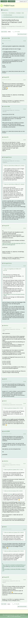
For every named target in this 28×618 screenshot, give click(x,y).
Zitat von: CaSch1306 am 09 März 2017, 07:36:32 (14, 165)
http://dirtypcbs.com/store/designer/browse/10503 (14, 295)
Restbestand (6, 276)
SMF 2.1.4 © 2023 (10, 616)
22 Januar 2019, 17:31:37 (6, 529)
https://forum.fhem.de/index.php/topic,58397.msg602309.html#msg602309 (13, 244)
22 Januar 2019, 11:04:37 (6, 327)
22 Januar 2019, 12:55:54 (6, 433)
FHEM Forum (9, 6)
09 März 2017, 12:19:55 (6, 139)
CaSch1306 (7, 38)
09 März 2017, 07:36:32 (6, 40)
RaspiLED (6, 77)
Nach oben (3, 604)
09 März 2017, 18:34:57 (6, 227)
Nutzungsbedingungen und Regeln (12, 615)
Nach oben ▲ (22, 615)
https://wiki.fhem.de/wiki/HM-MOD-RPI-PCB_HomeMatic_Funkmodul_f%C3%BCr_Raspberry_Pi (14, 568)
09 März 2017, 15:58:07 (6, 159)
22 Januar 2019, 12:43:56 (6, 403)
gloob (5, 379)
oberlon (6, 325)
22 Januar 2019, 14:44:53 (6, 463)
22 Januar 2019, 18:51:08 (6, 579)
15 (15, 31)
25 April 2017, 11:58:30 (6, 265)
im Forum (9, 419)
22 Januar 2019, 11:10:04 (6, 381)
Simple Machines (17, 616)
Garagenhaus (8, 157)
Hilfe (3, 615)
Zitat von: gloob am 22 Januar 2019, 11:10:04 (13, 408)
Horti (5, 401)
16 (16, 31)
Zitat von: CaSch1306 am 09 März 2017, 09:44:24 (14, 184)
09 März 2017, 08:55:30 (6, 79)
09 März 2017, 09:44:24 (6, 108)
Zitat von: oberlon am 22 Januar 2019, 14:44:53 (14, 532)
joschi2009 (7, 431)
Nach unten (4, 31)
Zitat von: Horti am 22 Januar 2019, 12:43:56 (13, 491)
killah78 (6, 137)
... (14, 31)
